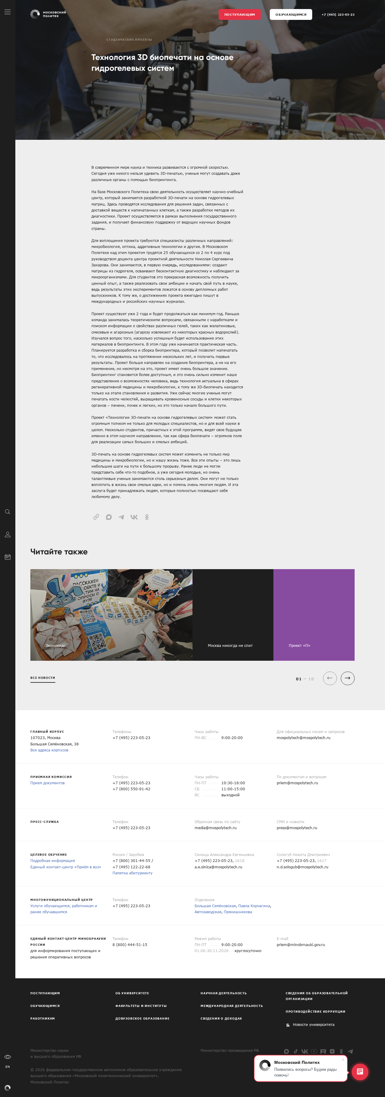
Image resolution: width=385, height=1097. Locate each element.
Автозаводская (208, 912)
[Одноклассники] (341, 1051)
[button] (348, 678)
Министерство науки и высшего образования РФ (55, 1053)
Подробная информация (52, 860)
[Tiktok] (296, 1051)
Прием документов (47, 783)
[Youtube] (314, 1051)
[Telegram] (350, 1051)
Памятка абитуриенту (132, 873)
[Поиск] (8, 511)
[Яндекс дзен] (332, 1051)
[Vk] (305, 1051)
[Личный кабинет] (8, 533)
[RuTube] (323, 1051)
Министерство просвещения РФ (230, 1050)
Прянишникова (238, 912)
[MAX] (286, 1051)
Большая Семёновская (215, 906)
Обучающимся (291, 14)
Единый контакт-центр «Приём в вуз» (65, 867)
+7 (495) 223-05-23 (338, 14)
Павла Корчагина (254, 906)
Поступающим (239, 14)
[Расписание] (8, 556)
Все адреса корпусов (49, 750)
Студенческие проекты (129, 39)
